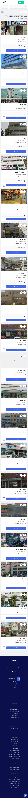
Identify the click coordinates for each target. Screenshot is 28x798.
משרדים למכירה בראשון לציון (14, 779)
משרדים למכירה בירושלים (14, 787)
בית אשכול (23, 400)
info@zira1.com (14, 666)
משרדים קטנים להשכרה (14, 769)
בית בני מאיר (22, 239)
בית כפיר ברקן (22, 370)
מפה (5, 12)
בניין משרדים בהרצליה (14, 713)
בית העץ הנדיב (22, 206)
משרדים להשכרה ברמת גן (14, 752)
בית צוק (24, 138)
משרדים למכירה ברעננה (14, 785)
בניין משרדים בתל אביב (14, 705)
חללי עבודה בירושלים (14, 739)
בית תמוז (23, 609)
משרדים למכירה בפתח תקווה (14, 781)
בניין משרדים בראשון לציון (14, 709)
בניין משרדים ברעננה (14, 715)
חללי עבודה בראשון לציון (14, 732)
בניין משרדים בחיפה (14, 722)
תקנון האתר (14, 683)
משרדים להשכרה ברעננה (14, 760)
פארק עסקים (22, 460)
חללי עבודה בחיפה (14, 745)
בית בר (24, 307)
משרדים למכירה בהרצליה (14, 783)
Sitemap (14, 687)
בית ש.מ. (23, 71)
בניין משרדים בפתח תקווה (14, 711)
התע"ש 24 (23, 340)
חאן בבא (23, 519)
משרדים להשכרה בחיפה (14, 767)
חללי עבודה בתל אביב (14, 728)
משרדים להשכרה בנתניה (14, 763)
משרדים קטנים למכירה (14, 794)
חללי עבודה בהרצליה (14, 735)
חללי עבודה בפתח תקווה (14, 734)
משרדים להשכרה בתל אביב (14, 750)
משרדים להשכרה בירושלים (14, 762)
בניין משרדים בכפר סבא (14, 721)
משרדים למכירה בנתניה (14, 789)
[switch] (2, 12)
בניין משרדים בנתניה (14, 719)
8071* (14, 664)
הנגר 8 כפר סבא (21, 579)
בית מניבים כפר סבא (20, 549)
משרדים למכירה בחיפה (14, 793)
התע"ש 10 (23, 37)
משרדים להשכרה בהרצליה (14, 758)
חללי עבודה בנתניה (14, 741)
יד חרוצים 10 (22, 273)
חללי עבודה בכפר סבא (14, 743)
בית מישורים (22, 430)
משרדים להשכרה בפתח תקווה (14, 756)
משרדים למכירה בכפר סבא (14, 791)
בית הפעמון (23, 104)
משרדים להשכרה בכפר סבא (14, 765)
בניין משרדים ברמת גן (14, 707)
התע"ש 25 (23, 638)
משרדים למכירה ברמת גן (14, 777)
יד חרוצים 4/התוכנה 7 (20, 172)
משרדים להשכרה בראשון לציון (14, 754)
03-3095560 (14, 662)
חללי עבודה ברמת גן (14, 730)
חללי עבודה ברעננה (14, 737)
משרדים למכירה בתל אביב (14, 775)
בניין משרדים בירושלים (14, 717)
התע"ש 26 (23, 489)
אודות (15, 685)
